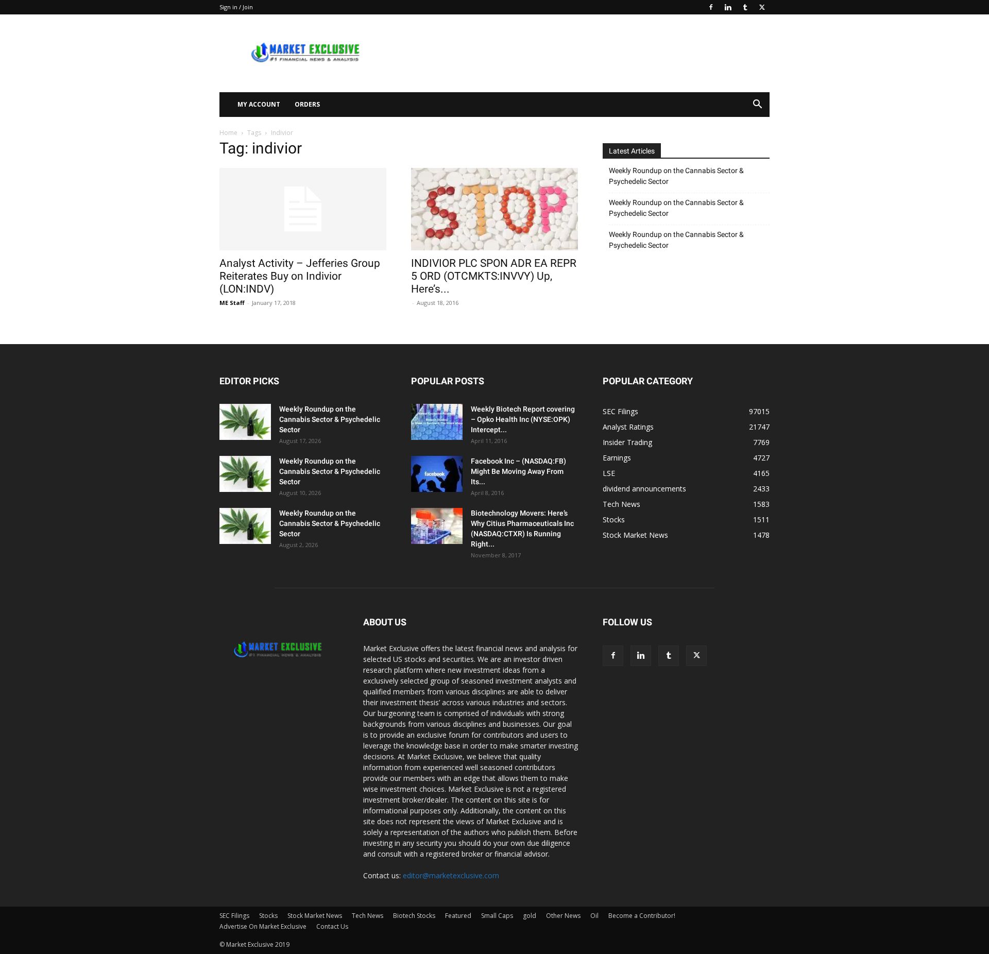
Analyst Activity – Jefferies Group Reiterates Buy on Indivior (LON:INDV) (299, 276)
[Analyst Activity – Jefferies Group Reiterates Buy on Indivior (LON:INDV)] (302, 209)
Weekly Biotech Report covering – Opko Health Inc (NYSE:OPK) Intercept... (523, 419)
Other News (563, 915)
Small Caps (497, 915)
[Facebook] (711, 7)
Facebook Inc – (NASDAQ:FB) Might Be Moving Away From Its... (518, 471)
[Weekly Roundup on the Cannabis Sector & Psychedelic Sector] (245, 422)
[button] (757, 105)
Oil (594, 915)
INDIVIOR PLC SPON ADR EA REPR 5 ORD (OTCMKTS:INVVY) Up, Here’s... (493, 276)
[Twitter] (762, 7)
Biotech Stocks (414, 915)
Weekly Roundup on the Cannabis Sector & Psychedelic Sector (676, 175)
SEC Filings (234, 915)
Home (228, 132)
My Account (258, 104)
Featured (458, 915)
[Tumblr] (745, 7)
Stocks (268, 915)
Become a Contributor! (641, 915)
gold (529, 915)
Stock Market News (314, 915)
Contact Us (332, 926)
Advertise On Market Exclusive (262, 926)
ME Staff (232, 302)
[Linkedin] (728, 7)
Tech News (367, 915)
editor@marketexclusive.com (451, 875)
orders (307, 104)
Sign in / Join (236, 7)
